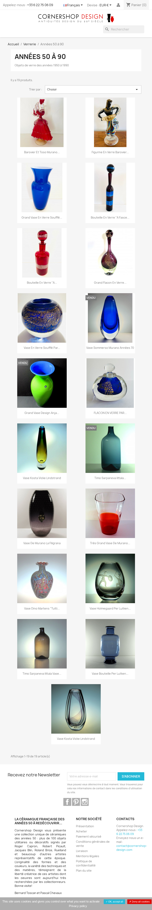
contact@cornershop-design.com (131, 848)
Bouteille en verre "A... (42, 282)
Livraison (82, 851)
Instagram (85, 802)
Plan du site (84, 870)
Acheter (81, 831)
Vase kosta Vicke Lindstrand (42, 478)
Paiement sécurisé (88, 836)
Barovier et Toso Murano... (42, 152)
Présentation (85, 826)
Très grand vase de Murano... (110, 543)
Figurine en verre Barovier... (110, 152)
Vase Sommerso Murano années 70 (110, 348)
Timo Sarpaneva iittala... (110, 478)
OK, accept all (115, 901)
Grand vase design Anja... (42, 413)
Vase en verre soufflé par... (42, 348)
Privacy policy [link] (78, 906)
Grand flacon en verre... (110, 282)
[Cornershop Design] (76, 18)
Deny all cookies (140, 901)
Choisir (93, 89)
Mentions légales (87, 856)
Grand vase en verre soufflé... (42, 217)
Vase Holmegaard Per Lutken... (110, 608)
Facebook (67, 802)
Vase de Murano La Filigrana (42, 543)
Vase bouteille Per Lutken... (110, 673)
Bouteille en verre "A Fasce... (110, 217)
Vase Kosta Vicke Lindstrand (76, 739)
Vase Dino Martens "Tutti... (42, 608)
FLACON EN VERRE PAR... (110, 413)
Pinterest (76, 802)
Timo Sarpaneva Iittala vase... (42, 673)
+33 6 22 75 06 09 (40, 5)
